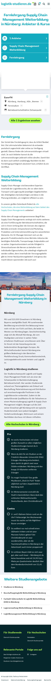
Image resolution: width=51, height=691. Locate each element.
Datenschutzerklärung (18, 680)
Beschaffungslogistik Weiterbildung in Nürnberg (25, 593)
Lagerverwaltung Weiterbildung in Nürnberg (23, 608)
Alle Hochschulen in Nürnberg (22, 424)
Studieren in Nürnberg (13, 587)
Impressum (5, 680)
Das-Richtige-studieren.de (12, 654)
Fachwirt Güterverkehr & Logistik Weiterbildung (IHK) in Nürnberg (24, 600)
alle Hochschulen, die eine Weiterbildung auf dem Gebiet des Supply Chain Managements (25, 207)
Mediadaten (31, 637)
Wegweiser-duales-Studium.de (13, 658)
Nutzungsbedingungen (34, 680)
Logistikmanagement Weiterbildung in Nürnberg (25, 614)
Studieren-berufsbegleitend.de (13, 661)
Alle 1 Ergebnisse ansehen (25, 120)
